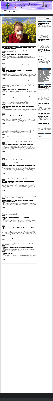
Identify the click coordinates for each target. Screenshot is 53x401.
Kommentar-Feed (40, 137)
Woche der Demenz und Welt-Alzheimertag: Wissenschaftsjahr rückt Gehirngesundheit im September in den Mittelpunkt (19, 238)
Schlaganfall (41, 79)
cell (42, 71)
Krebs (45, 75)
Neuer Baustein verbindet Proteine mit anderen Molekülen (13, 159)
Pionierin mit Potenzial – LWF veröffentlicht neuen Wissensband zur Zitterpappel (17, 144)
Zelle (43, 81)
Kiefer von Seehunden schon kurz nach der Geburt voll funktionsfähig (15, 80)
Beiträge (6, 15)
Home (1, 0)
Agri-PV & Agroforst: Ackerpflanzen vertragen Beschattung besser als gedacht (17, 247)
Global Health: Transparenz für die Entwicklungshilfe (12, 153)
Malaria (39, 76)
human (43, 74)
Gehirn (39, 74)
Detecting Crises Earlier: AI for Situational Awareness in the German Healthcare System (19, 165)
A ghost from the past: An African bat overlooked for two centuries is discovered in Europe (18, 192)
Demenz (46, 71)
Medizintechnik (45, 76)
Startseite (2, 15)
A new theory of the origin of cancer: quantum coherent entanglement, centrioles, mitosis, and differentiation (44, 124)
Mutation (44, 77)
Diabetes (48, 71)
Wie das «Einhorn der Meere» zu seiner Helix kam (11, 209)
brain (47, 70)
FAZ (44, 73)
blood (45, 70)
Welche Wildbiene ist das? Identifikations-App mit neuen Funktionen (15, 54)
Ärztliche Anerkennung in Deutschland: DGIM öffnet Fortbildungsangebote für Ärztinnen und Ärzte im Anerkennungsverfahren (19, 228)
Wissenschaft (5, 0)
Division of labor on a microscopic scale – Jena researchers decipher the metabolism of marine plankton (19, 62)
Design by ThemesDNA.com (26, 400)
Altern (39, 70)
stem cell (45, 79)
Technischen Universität (41, 80)
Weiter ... (3, 52)
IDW (45, 74)
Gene (41, 74)
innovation (40, 75)
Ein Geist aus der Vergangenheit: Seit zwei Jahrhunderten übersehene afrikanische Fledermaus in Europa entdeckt (18, 182)
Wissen (8, 0)
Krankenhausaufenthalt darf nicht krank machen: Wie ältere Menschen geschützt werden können (18, 107)
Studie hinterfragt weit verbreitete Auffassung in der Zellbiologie (14, 174)
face (42, 73)
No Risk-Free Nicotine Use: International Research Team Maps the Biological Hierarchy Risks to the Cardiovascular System (18, 96)
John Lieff (43, 75)
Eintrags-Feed (40, 136)
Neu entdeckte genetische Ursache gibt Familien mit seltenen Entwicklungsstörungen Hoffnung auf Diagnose (44, 40)
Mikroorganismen (41, 77)
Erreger (45, 72)
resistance (48, 78)
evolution (47, 72)
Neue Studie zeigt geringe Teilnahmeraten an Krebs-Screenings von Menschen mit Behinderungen (18, 125)
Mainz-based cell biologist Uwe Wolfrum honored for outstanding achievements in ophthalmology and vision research (18, 48)
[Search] (51, 15)
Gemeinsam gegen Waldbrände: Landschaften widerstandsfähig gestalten (16, 136)
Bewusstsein (42, 70)
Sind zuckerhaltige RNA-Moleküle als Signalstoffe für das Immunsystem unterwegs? (44, 23)
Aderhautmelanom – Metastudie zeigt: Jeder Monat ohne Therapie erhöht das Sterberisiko (17, 218)
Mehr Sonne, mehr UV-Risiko (7, 253)
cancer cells (40, 71)
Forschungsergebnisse (48, 73)
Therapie (45, 80)
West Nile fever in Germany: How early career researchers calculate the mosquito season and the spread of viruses (17, 201)
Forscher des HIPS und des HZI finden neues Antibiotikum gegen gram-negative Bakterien (44, 94)
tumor (48, 80)
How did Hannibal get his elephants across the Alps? (43, 32)
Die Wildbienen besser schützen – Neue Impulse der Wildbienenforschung (16, 89)
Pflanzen (47, 77)
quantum (45, 78)
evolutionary (40, 73)
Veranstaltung (40, 81)
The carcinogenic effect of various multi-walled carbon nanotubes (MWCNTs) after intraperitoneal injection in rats (43, 104)
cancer (49, 70)
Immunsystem (47, 74)
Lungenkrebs (48, 75)
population (40, 78)
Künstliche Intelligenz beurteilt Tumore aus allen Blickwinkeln (14, 115)
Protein (42, 78)
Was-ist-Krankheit (10, 15)
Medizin (42, 76)
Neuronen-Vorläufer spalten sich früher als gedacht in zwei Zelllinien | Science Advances (44, 58)
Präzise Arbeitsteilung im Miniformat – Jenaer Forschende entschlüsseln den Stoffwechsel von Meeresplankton (17, 71)
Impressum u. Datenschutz (18, 0)
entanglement (41, 72)
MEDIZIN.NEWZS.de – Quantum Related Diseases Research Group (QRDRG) (10, 11)
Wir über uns (12, 0)
